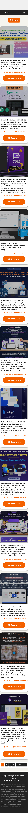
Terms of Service (16, 776)
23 (14, 764)
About (2, 776)
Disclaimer (23, 776)
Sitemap (14, 778)
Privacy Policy (8, 776)
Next (21, 764)
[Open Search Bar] (24, 12)
